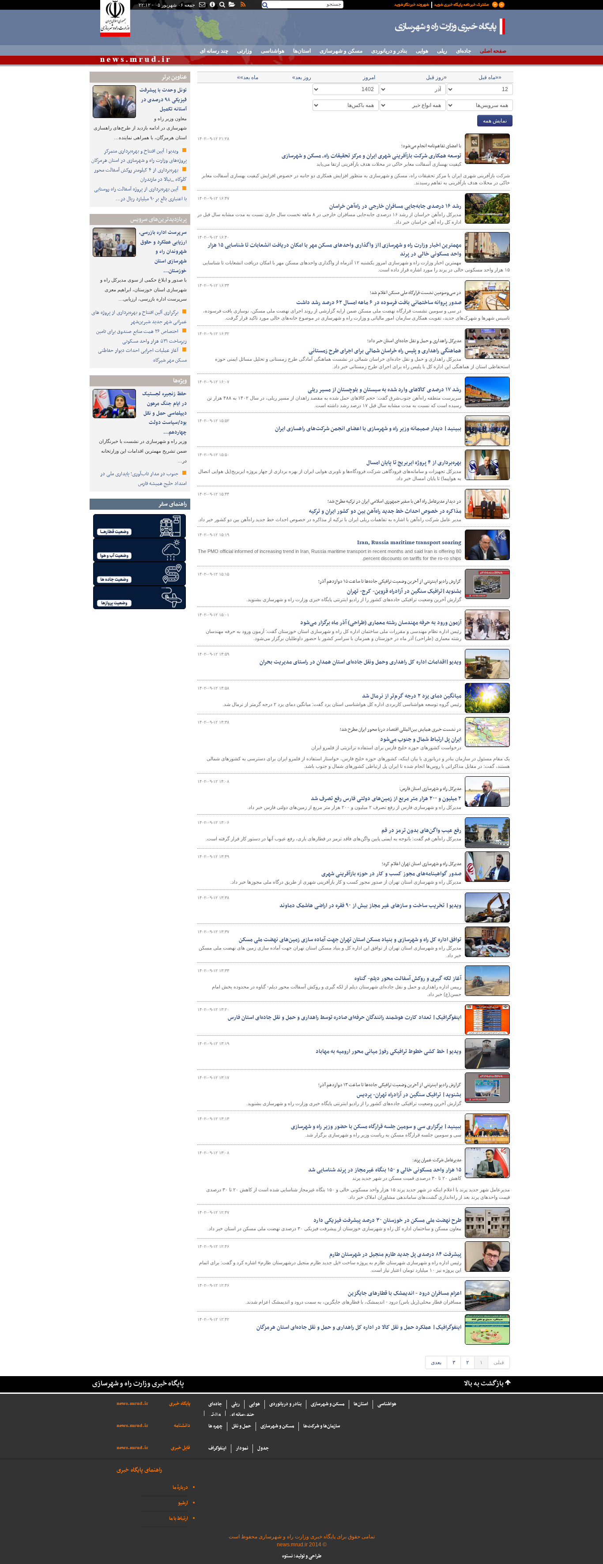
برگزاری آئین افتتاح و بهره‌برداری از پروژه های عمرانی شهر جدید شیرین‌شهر (139, 317)
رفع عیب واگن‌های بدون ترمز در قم (421, 830)
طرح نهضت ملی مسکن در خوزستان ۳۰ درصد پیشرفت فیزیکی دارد (387, 1220)
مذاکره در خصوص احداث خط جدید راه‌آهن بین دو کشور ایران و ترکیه (385, 511)
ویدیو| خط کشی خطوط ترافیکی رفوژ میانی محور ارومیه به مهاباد (388, 1052)
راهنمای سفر (172, 504)
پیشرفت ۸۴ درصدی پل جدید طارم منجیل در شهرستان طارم (395, 1254)
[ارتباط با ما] (201, 5)
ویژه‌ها (180, 381)
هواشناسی (272, 51)
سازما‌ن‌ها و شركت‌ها (321, 1426)
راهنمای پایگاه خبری (139, 1470)
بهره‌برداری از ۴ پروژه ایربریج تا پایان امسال (413, 463)
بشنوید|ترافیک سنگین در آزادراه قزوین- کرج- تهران (404, 591)
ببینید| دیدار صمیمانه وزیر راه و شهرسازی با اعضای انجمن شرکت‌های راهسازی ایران (368, 429)
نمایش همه (495, 121)
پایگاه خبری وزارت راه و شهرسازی (450, 26)
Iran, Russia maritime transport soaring (409, 543)
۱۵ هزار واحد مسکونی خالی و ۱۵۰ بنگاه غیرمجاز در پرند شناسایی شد (384, 1170)
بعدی (436, 1362)
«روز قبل (436, 77)
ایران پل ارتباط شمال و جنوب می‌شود (420, 739)
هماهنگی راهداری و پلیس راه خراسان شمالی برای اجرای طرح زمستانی (385, 351)
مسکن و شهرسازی (341, 51)
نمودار (242, 1448)
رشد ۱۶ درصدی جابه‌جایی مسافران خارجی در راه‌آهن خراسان (395, 206)
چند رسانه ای (214, 51)
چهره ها (215, 1426)
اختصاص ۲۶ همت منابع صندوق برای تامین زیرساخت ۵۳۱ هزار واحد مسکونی (141, 336)
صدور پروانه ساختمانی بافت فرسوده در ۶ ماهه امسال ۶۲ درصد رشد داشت (378, 303)
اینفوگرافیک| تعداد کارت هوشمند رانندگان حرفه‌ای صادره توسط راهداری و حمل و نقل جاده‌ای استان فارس (344, 1017)
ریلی (442, 51)
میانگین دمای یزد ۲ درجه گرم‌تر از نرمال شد (411, 696)
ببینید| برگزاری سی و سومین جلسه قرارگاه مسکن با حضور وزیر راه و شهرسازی (376, 1127)
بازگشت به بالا (484, 1384)
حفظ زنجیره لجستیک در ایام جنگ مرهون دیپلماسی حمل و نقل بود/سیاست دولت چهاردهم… (164, 412)
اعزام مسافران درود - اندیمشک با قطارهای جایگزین (404, 1293)
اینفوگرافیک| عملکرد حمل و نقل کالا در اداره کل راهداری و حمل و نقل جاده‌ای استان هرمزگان (358, 1327)
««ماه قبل (490, 77)
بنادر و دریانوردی (389, 51)
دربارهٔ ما (180, 1488)
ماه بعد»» (247, 77)
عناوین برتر (174, 77)
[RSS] (242, 5)
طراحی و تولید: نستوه (301, 1556)
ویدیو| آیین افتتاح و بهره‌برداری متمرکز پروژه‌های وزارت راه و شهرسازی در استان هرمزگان (139, 156)
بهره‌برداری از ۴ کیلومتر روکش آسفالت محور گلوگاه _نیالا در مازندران (140, 175)
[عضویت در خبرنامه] (443, 4)
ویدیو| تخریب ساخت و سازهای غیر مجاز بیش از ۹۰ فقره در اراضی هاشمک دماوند (370, 906)
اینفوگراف (217, 1448)
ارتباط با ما (178, 1518)
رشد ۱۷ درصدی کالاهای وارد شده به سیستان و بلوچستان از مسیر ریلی (384, 390)
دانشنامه (182, 1426)
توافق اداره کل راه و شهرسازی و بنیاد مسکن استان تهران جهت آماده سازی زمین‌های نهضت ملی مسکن (350, 940)
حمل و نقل (241, 1426)
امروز (369, 77)
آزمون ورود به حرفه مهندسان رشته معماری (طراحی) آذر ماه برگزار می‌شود (380, 623)
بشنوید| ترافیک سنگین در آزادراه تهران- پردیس (409, 1095)
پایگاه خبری (179, 1404)
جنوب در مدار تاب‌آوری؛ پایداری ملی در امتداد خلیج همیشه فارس (143, 478)
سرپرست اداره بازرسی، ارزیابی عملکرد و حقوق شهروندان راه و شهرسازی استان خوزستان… (163, 251)
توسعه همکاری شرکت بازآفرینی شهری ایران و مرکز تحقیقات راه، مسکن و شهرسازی (371, 156)
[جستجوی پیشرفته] (222, 5)
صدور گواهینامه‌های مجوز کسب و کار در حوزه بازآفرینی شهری (391, 874)
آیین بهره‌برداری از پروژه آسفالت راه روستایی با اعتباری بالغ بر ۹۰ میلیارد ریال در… (140, 194)
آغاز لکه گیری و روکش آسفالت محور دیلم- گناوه (407, 979)
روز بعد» (301, 77)
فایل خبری (180, 1448)
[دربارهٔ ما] (211, 5)
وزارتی (244, 51)
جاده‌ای (463, 51)
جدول (263, 1448)
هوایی (422, 51)
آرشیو (183, 1503)
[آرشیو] (231, 5)
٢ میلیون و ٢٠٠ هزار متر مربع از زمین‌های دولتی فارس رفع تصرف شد (386, 799)
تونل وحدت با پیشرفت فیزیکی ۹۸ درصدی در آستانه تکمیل (163, 100)
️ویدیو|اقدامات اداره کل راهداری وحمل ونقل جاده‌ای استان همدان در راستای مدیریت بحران (360, 662)
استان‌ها (302, 51)
